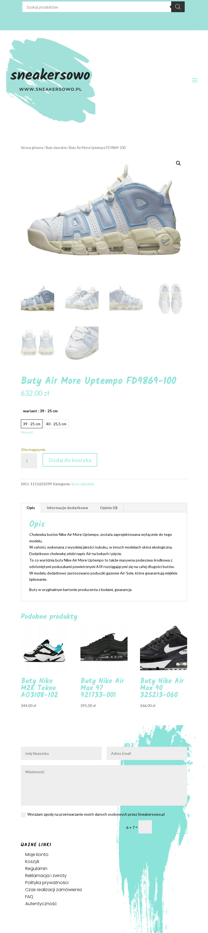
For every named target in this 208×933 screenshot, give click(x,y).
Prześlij (172, 827)
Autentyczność (41, 904)
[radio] (32, 423)
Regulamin (36, 868)
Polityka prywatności (47, 882)
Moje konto (36, 854)
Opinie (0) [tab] (109, 507)
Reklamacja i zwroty (46, 875)
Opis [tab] (31, 507)
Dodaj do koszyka (69, 460)
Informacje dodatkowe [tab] (67, 507)
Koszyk (32, 861)
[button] (178, 163)
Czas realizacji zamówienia (53, 889)
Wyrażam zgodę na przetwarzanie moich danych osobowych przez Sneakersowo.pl (96, 814)
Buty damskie (56, 147)
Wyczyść (27, 432)
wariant (40, 411)
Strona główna (32, 147)
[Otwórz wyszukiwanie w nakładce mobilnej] (103, 6)
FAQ (29, 897)
